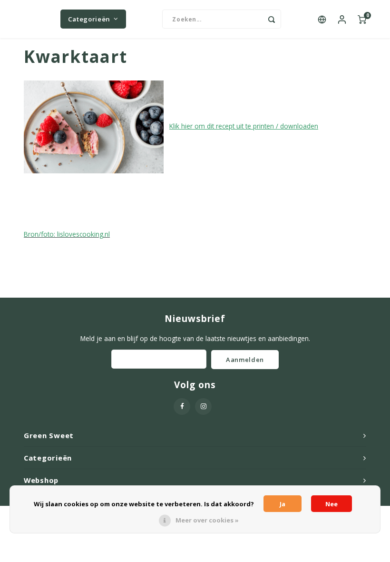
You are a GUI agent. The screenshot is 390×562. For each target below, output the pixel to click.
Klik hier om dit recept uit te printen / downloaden (243, 125)
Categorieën (89, 19)
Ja (282, 504)
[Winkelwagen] (362, 19)
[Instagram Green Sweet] (203, 406)
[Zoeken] (271, 19)
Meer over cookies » (207, 520)
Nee (331, 504)
